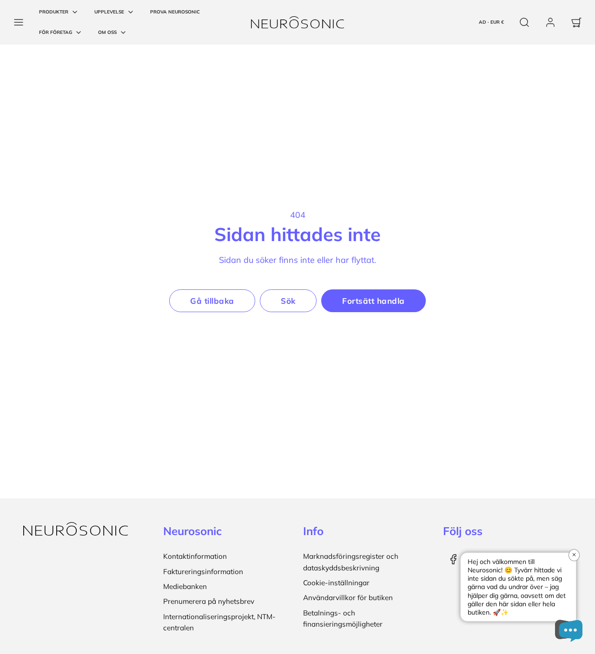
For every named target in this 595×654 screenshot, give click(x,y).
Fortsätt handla (373, 301)
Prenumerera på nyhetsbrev (208, 601)
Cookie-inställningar (336, 582)
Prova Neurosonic (175, 12)
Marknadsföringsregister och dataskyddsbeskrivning (350, 562)
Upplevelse (109, 12)
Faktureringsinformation (203, 571)
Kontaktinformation (195, 556)
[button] (18, 22)
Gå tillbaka (212, 301)
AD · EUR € (491, 22)
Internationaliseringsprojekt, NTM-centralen (219, 622)
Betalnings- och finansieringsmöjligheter (343, 618)
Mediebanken (185, 586)
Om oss (107, 32)
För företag (55, 32)
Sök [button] (288, 301)
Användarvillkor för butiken (348, 597)
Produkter (53, 12)
